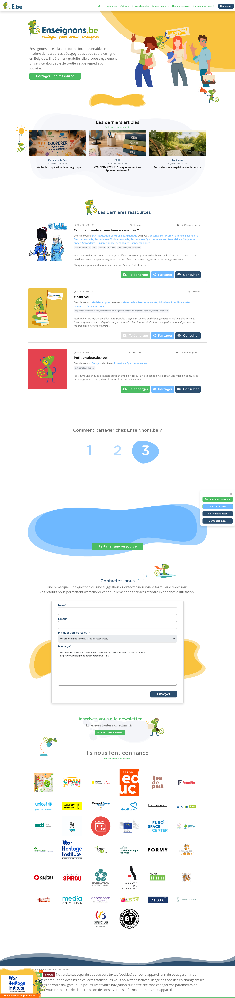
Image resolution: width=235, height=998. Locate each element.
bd (94, 247)
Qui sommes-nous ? (203, 6)
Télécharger (138, 275)
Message (64, 646)
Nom (62, 605)
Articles (124, 6)
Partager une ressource (55, 76)
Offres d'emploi (140, 6)
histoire (111, 247)
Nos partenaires (181, 6)
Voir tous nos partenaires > (117, 759)
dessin (102, 247)
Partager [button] (164, 275)
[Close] (231, 494)
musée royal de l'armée (129, 247)
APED (117, 160)
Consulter (190, 275)
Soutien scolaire (160, 6)
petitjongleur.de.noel (84, 368)
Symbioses (177, 160)
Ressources (111, 6)
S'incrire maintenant (111, 732)
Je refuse (48, 974)
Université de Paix (57, 160)
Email (62, 619)
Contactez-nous (218, 521)
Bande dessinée (82, 247)
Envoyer (163, 694)
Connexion (226, 6)
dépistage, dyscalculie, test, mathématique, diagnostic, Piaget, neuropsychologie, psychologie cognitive (121, 310)
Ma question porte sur (74, 632)
